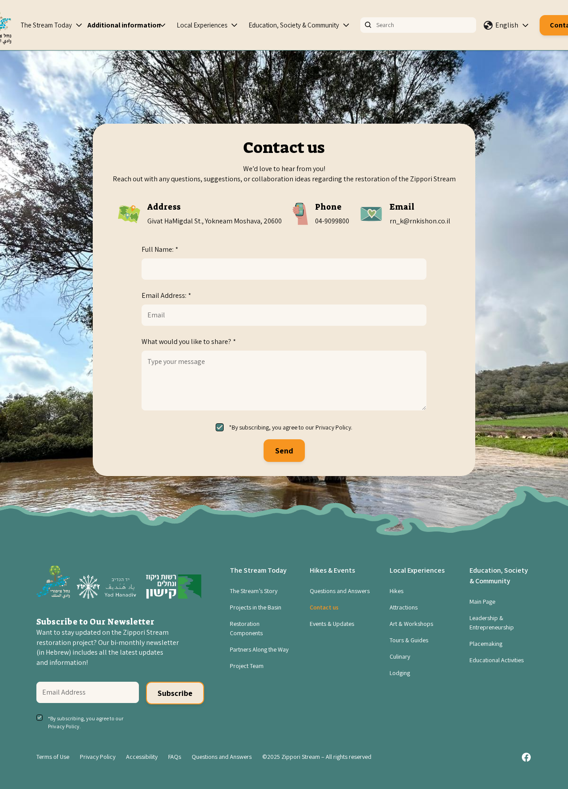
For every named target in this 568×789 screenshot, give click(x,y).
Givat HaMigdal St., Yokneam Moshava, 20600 (214, 221)
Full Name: (160, 249)
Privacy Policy (97, 757)
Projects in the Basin (255, 607)
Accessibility (142, 757)
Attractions (404, 607)
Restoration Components (246, 628)
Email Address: (166, 295)
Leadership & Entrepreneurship (491, 622)
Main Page (482, 601)
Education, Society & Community (293, 25)
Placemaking (485, 644)
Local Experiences (202, 25)
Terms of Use (52, 757)
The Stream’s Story (253, 591)
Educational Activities (496, 660)
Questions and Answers (340, 591)
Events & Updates (332, 624)
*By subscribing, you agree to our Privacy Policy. (290, 427)
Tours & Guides (409, 640)
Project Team (247, 666)
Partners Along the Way (259, 649)
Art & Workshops (411, 624)
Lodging (400, 673)
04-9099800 (332, 221)
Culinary (400, 656)
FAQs (174, 757)
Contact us (324, 607)
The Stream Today (46, 25)
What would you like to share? (189, 341)
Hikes (396, 591)
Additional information (124, 25)
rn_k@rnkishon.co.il (420, 221)
